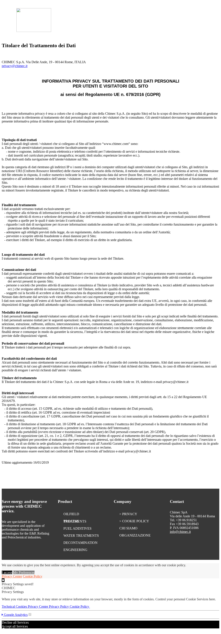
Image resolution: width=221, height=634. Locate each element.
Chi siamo (128, 528)
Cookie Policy (32, 576)
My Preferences (24, 572)
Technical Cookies (15, 606)
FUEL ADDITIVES (77, 528)
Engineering (75, 550)
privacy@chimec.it (14, 66)
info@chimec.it (180, 532)
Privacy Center (12, 576)
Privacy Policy (59, 606)
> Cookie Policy (134, 521)
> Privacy (128, 514)
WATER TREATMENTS (81, 535)
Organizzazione (135, 535)
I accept (7, 572)
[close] (3, 580)
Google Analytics (15, 615)
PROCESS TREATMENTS (74, 521)
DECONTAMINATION (80, 543)
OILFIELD (71, 514)
